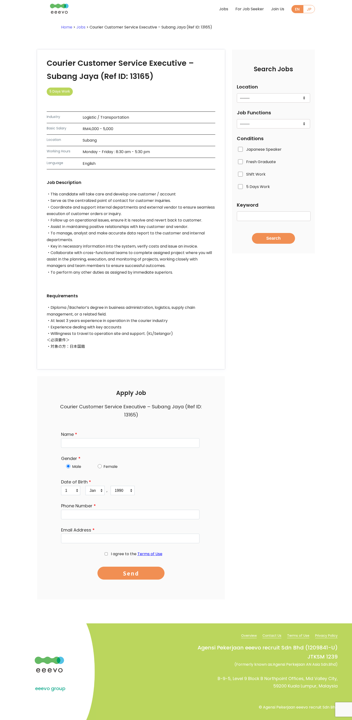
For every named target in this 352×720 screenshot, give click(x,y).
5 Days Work (258, 187)
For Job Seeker (249, 9)
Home (66, 27)
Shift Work (256, 174)
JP (309, 9)
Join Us (277, 9)
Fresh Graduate (261, 162)
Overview (249, 635)
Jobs (223, 9)
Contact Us (271, 635)
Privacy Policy (326, 635)
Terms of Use (149, 554)
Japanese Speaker (264, 149)
